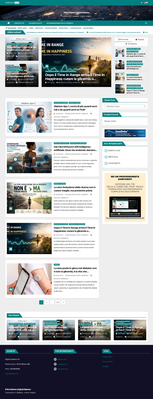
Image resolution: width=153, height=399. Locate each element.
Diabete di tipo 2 (63, 28)
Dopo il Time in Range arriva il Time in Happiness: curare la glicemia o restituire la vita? (74, 231)
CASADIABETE (114, 163)
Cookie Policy (35, 23)
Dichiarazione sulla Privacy (60, 23)
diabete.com (61, 359)
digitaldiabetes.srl (11, 374)
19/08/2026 (13, 53)
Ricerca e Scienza (27, 44)
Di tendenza (132, 44)
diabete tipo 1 (39, 28)
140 (57, 302)
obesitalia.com (62, 369)
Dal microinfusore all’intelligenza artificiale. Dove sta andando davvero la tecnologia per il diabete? (74, 150)
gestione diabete (88, 28)
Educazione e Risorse (133, 85)
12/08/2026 (13, 79)
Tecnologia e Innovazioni (15, 70)
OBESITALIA (113, 157)
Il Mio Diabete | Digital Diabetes (76, 12)
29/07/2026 (60, 235)
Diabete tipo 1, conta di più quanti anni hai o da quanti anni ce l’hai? (21, 50)
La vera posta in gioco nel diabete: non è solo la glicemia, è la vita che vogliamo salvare (101, 79)
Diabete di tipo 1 (22, 28)
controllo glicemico (75, 28)
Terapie (72, 71)
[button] (146, 23)
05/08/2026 (60, 194)
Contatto (19, 23)
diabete (31, 28)
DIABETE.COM (114, 150)
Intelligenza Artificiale (14, 67)
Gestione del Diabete (13, 44)
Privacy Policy (107, 361)
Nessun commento (25, 56)
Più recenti (124, 39)
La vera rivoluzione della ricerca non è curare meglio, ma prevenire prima (134, 80)
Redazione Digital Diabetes (94, 82)
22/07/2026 (76, 82)
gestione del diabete (51, 28)
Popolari (140, 39)
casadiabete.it (62, 364)
